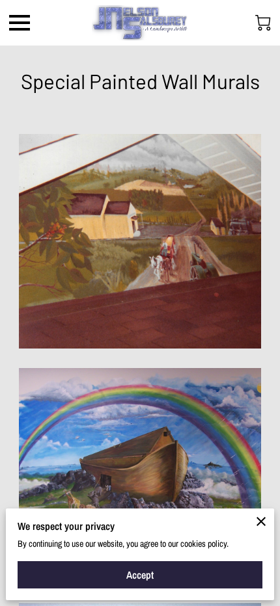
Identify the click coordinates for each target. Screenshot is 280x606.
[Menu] (19, 23)
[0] (263, 23)
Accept (140, 575)
